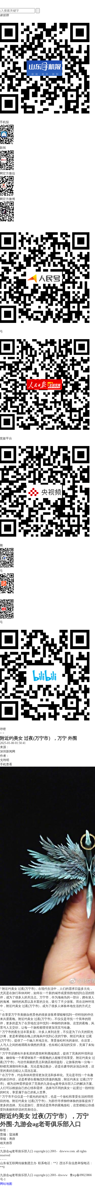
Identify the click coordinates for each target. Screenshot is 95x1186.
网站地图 (6, 1183)
